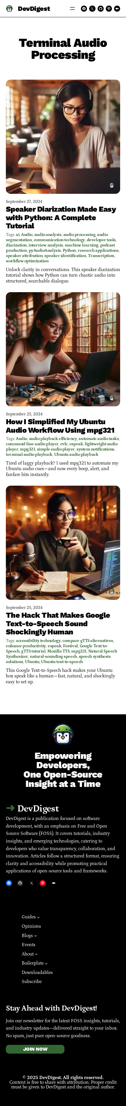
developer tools (101, 239)
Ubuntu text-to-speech (62, 661)
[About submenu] (36, 954)
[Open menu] (72, 8)
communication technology (59, 239)
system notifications (95, 449)
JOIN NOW (35, 1049)
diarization (16, 245)
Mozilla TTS (58, 651)
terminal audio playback (29, 454)
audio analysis (48, 234)
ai (17, 234)
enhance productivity (26, 645)
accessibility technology (38, 640)
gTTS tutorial (33, 651)
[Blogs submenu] (35, 935)
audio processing (79, 234)
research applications (98, 250)
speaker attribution (24, 255)
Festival (70, 645)
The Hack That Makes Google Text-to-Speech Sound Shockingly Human (58, 623)
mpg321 (27, 449)
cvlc (64, 443)
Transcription (101, 255)
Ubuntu (32, 661)
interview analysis (45, 245)
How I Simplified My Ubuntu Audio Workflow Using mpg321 (60, 425)
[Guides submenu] (38, 917)
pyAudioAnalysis (45, 250)
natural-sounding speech (53, 656)
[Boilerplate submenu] (46, 963)
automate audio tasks (99, 438)
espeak (76, 443)
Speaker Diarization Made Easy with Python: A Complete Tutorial (60, 217)
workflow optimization (27, 260)
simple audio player (56, 449)
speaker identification (65, 255)
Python (69, 250)
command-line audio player (32, 443)
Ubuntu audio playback (76, 454)
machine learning (81, 245)
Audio (27, 234)
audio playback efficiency (53, 438)
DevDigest (34, 8)
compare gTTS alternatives (87, 640)
